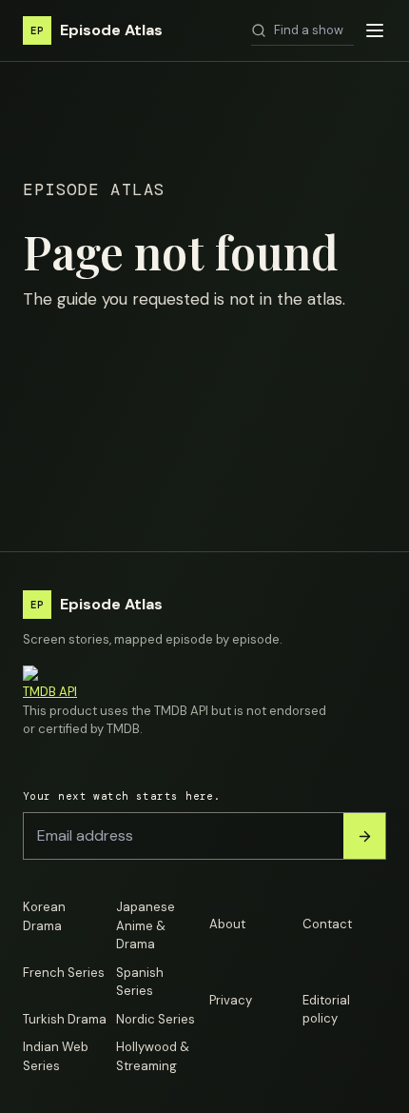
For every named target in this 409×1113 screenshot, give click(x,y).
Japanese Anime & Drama (145, 925)
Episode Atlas (96, 30)
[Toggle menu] (374, 30)
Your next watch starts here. (122, 796)
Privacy (230, 1000)
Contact (327, 924)
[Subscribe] (364, 836)
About (227, 924)
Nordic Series (155, 1019)
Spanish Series (140, 982)
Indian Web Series (55, 1056)
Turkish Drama (65, 1019)
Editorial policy (326, 1009)
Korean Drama (44, 916)
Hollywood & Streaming (152, 1056)
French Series (64, 972)
